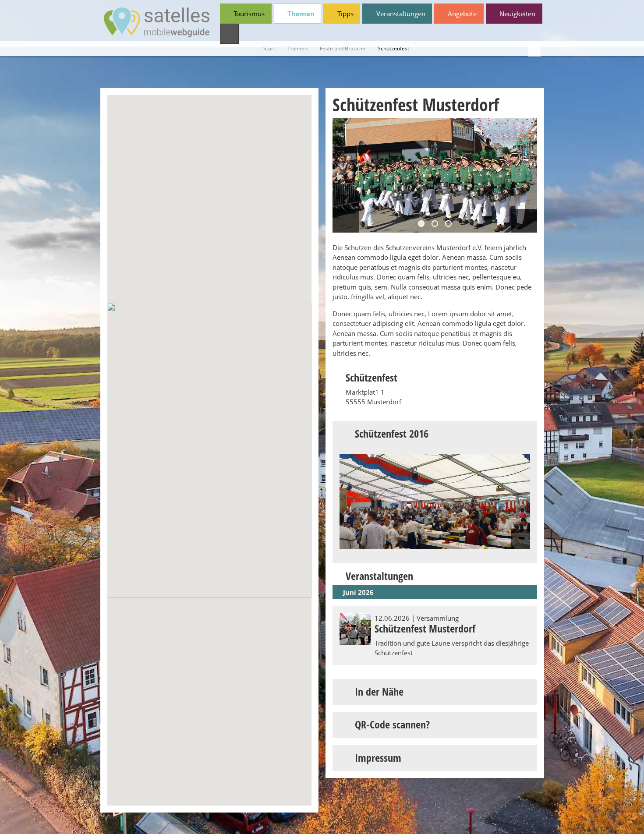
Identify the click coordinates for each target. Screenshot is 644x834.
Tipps (345, 13)
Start (269, 48)
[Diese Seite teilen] (534, 49)
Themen (300, 13)
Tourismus (248, 13)
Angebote (461, 13)
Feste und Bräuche (342, 48)
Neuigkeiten (516, 13)
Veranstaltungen (400, 13)
